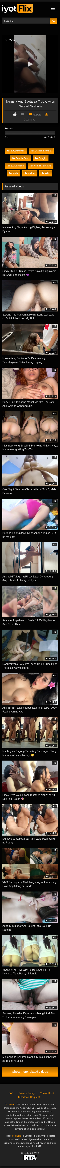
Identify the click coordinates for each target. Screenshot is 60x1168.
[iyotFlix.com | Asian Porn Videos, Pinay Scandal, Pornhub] (25, 9)
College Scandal (43, 150)
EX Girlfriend (17, 165)
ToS (11, 1093)
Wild (47, 173)
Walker (31, 173)
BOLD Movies (17, 150)
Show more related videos (30, 1071)
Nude (15, 173)
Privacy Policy (27, 1093)
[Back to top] (50, 1158)
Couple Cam (22, 158)
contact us (17, 1135)
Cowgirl (42, 158)
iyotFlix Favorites (42, 165)
